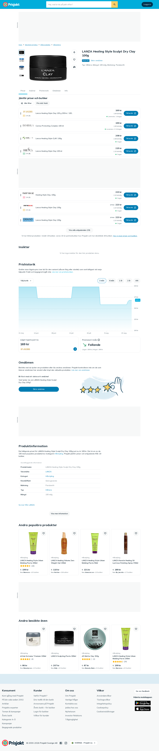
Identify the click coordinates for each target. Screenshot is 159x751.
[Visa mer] (21, 113)
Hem (20, 45)
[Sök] (114, 4)
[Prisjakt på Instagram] (65, 743)
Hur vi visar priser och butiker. (125, 236)
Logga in (147, 4)
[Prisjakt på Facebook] (60, 743)
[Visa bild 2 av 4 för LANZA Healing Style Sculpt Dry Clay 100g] (22, 60)
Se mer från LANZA (27, 505)
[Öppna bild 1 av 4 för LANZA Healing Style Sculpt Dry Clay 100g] (48, 68)
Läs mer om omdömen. (81, 370)
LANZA (48, 472)
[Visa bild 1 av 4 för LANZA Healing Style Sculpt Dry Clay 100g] (22, 52)
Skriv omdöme (97, 60)
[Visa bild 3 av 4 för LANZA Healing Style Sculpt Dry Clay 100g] (22, 68)
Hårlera (49, 490)
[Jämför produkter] (74, 67)
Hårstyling (57, 45)
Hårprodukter (45, 45)
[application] (79, 310)
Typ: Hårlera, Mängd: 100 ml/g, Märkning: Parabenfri (103, 65)
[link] (33, 552)
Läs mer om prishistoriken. (62, 272)
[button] (74, 52)
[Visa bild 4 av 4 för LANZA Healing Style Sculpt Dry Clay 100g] (22, 75)
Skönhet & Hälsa (31, 45)
